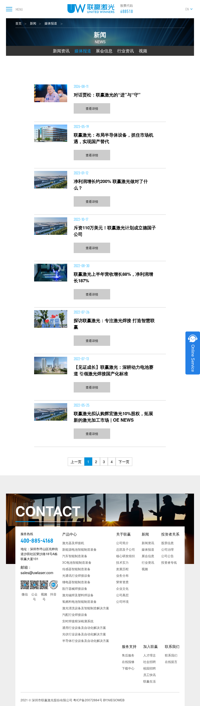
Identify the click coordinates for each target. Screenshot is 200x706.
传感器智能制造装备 (76, 569)
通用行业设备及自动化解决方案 (84, 627)
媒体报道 (51, 23)
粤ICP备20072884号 (87, 700)
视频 (143, 51)
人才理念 (149, 655)
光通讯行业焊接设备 (76, 575)
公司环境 (122, 601)
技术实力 (122, 562)
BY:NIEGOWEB (113, 700)
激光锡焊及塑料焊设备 (77, 595)
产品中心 (69, 534)
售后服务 (128, 655)
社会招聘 (149, 661)
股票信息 (167, 543)
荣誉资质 (122, 582)
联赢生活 (149, 681)
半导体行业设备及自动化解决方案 (85, 640)
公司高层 (122, 595)
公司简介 (122, 543)
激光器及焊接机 (73, 543)
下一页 (123, 461)
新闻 (33, 23)
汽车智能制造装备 (74, 556)
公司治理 (167, 549)
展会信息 (104, 51)
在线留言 (171, 661)
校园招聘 (149, 668)
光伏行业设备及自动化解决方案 (84, 634)
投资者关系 (170, 534)
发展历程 (122, 569)
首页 (18, 23)
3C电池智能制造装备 (76, 562)
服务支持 (129, 646)
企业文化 (122, 588)
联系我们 (172, 646)
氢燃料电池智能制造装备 (79, 601)
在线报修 (128, 661)
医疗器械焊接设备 (74, 588)
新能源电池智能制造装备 (79, 549)
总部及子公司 (125, 549)
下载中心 (128, 668)
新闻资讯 (61, 51)
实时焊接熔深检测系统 (77, 621)
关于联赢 (123, 534)
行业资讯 (125, 51)
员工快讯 (149, 674)
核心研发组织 (125, 556)
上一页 (76, 461)
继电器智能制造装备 (76, 582)
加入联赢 (150, 646)
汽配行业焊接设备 (74, 614)
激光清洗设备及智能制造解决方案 (85, 608)
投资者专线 (169, 562)
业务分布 (122, 575)
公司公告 (167, 556)
